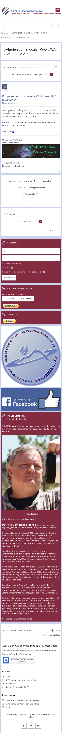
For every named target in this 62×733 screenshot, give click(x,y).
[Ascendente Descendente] (31, 194)
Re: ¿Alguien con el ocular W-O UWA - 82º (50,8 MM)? (29, 97)
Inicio (6, 33)
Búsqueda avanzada (56, 67)
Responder (12, 67)
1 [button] (48, 74)
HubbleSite (10, 683)
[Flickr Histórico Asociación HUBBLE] (38, 726)
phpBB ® (22, 714)
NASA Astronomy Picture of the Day (20, 680)
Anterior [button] (44, 74)
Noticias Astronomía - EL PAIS (18, 687)
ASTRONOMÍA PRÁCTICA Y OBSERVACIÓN (30, 33)
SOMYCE (9, 676)
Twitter (18, 162)
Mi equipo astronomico (12, 140)
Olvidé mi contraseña (11, 263)
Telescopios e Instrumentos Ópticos (17, 37)
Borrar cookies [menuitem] (53, 635)
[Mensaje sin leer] (3, 103)
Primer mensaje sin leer (19, 74)
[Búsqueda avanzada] (58, 25)
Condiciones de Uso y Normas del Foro (22, 703)
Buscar (50, 67)
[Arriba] (59, 171)
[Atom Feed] (31, 726)
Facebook (19, 166)
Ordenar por (21, 187)
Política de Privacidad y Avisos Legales (22, 700)
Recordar (6, 267)
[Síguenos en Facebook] (24, 726)
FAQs (7, 707)
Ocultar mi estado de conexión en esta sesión (22, 272)
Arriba (57, 631)
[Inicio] (31, 10)
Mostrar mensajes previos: (21, 181)
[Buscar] (53, 25)
